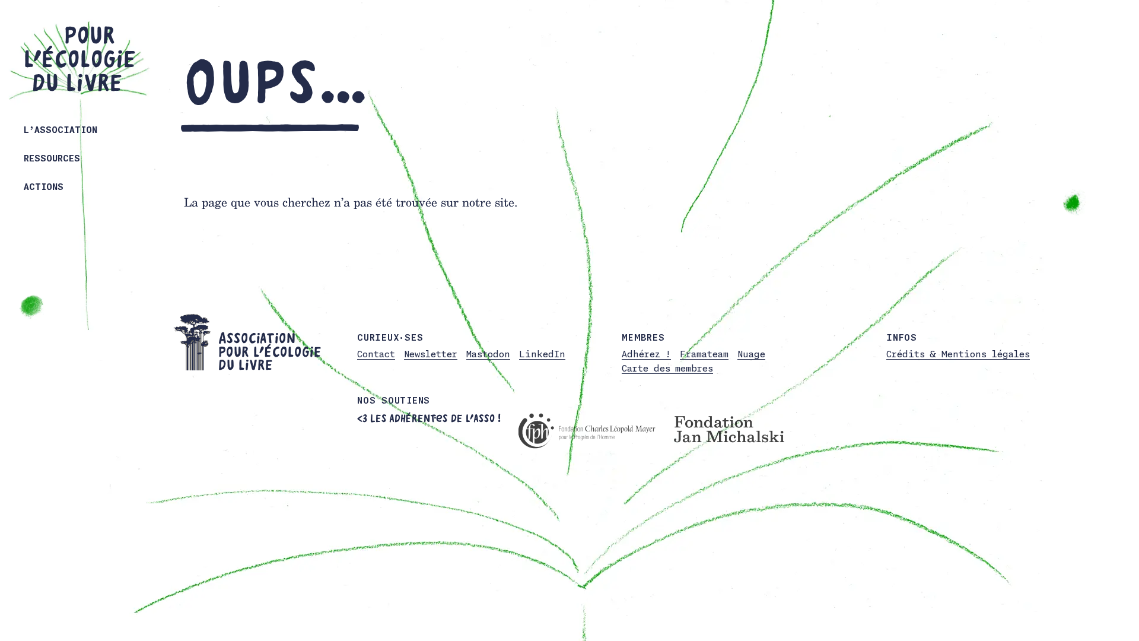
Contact (376, 354)
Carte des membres (667, 368)
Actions (43, 187)
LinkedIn (542, 354)
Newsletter (430, 354)
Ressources (52, 158)
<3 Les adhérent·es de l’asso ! (429, 418)
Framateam (704, 354)
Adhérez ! (646, 354)
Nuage (751, 354)
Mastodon (488, 354)
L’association (60, 130)
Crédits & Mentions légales (958, 354)
